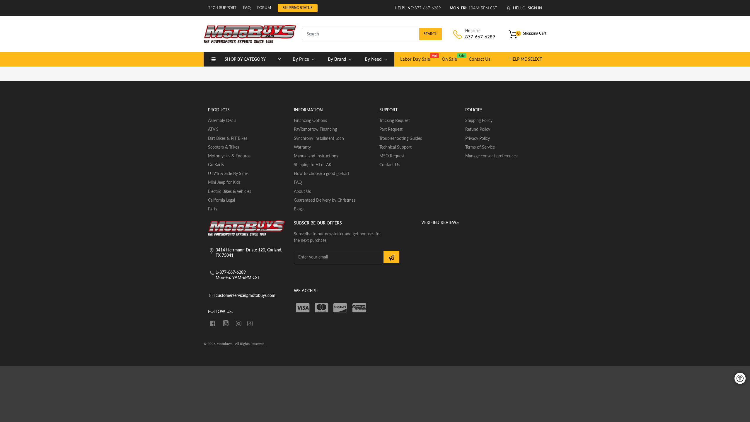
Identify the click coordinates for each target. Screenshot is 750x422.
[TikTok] (250, 323)
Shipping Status (298, 8)
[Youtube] (225, 323)
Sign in (535, 8)
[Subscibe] (391, 257)
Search (430, 34)
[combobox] (372, 34)
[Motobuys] (250, 33)
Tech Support (222, 7)
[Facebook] (212, 323)
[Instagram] (238, 323)
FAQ (246, 7)
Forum (264, 7)
